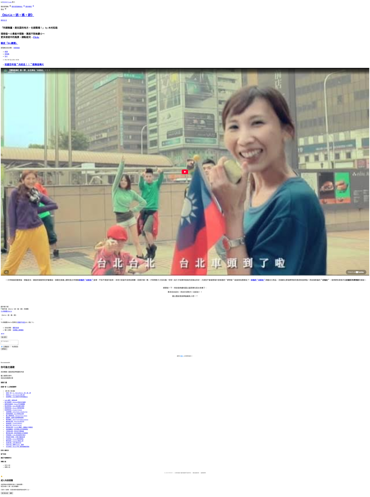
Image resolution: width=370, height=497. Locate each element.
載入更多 (4, 337)
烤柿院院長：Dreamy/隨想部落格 (14, 408)
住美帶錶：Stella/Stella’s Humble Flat (16, 412)
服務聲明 (203, 473)
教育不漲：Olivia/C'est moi (14, 425)
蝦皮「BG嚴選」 (9, 43)
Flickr (36, 37)
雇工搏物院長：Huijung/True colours (16, 415)
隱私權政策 (196, 473)
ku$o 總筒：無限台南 (11, 400)
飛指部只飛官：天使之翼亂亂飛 (15, 437)
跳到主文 (4, 20)
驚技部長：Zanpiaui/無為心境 (14, 441)
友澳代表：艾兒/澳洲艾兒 (13, 442)
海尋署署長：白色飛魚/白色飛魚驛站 (17, 429)
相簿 (6, 52)
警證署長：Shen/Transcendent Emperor (17, 419)
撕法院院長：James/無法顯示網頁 (14, 406)
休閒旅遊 (16, 48)
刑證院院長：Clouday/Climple (13, 410)
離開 (11, 493)
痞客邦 (19, 322)
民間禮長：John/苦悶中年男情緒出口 (17, 397)
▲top (2, 333)
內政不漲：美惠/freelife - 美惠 (15, 444)
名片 (6, 56)
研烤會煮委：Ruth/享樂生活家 (15, 414)
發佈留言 (4, 349)
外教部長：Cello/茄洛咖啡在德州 (15, 435)
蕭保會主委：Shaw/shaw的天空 (15, 421)
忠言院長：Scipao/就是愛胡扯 (15, 439)
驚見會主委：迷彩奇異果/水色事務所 (17, 433)
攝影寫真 (16, 328)
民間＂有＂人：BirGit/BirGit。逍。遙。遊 (18, 393)
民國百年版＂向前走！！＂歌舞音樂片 (24, 64)
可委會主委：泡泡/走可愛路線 (15, 431)
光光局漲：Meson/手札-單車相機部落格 (17, 446)
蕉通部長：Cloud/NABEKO (14, 423)
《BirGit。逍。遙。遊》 (17, 15)
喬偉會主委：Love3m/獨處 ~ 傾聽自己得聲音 (19, 427)
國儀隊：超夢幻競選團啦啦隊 (15, 417)
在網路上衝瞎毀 (18, 330)
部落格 (7, 54)
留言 (23, 322)
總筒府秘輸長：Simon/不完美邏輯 (15, 404)
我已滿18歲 (5, 493)
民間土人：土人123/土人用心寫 (15, 395)
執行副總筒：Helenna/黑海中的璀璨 (15, 402)
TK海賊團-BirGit (6, 311)
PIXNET (170, 473)
